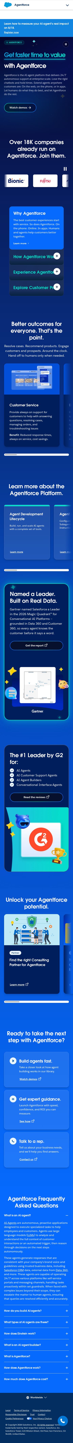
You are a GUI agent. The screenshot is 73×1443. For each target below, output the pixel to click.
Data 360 (62, 1270)
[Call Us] (63, 1421)
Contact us (26, 1159)
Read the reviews (34, 797)
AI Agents (10, 1223)
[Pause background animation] (66, 44)
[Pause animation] (65, 169)
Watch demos (18, 107)
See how (25, 1121)
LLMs (31, 1235)
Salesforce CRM (14, 1270)
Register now (11, 32)
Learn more (19, 243)
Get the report (34, 645)
